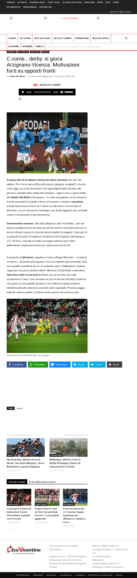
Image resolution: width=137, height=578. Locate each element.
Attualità (22, 2)
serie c (20, 408)
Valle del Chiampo (62, 38)
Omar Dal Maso (17, 76)
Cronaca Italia (56, 455)
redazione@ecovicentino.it (105, 563)
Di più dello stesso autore (42, 482)
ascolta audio (23, 92)
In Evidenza (23, 51)
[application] (47, 92)
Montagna (90, 2)
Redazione (51, 575)
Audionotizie (45, 7)
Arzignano (12, 51)
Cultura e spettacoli (72, 2)
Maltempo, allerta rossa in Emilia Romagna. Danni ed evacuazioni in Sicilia (65, 463)
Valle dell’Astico (100, 38)
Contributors (66, 575)
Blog (108, 2)
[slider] (69, 92)
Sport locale (53, 2)
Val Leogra (25, 38)
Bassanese (27, 46)
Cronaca (11, 2)
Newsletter (38, 575)
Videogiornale (30, 7)
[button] (126, 38)
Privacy (119, 575)
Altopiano (14, 46)
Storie (116, 2)
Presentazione (23, 575)
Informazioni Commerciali (100, 575)
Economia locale (37, 2)
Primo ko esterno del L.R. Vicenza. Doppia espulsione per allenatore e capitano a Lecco (74, 515)
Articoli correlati (17, 482)
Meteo (100, 2)
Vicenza (12, 38)
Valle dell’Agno (42, 38)
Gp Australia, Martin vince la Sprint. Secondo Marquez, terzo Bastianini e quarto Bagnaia (25, 463)
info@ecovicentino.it (113, 566)
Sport (10, 455)
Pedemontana (82, 38)
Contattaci (80, 575)
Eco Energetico (14, 7)
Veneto (39, 46)
